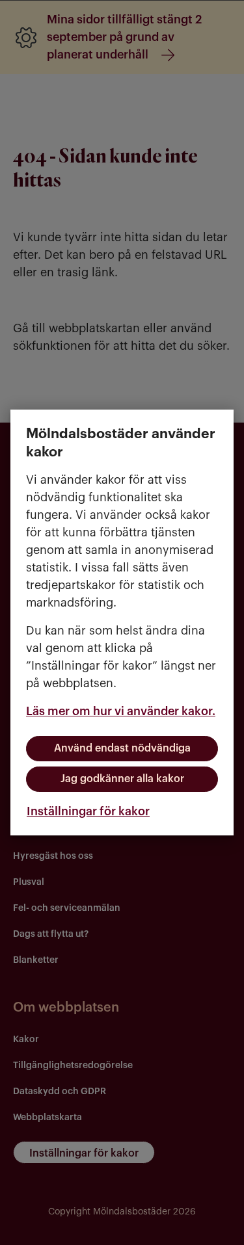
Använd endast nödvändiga (122, 748)
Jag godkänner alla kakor (122, 779)
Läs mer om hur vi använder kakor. (120, 711)
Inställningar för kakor (88, 811)
